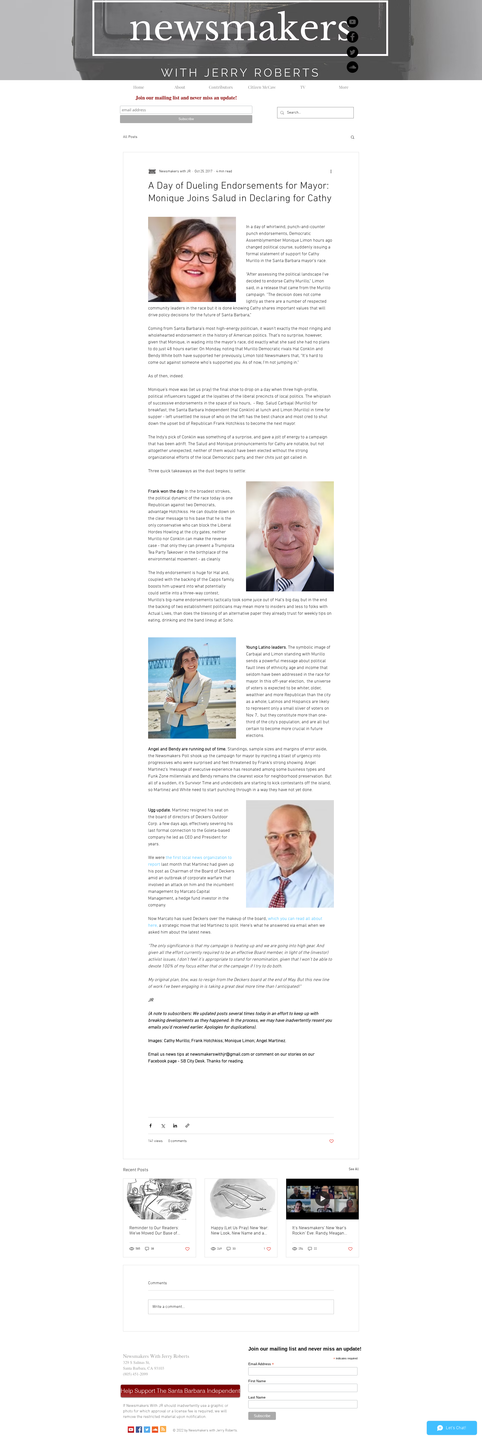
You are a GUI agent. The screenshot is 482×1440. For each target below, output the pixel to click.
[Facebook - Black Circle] (352, 37)
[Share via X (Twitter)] (162, 1125)
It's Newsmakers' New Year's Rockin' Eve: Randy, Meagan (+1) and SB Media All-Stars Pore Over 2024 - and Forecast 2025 (321, 1230)
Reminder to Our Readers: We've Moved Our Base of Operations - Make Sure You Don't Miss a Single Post (155, 1230)
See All (354, 1169)
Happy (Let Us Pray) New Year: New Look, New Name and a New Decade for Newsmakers (239, 1230)
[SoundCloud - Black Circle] (352, 67)
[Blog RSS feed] (163, 1429)
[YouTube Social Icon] (131, 1429)
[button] (352, 137)
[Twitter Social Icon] (147, 1429)
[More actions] (331, 171)
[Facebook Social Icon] (139, 1429)
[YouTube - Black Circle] (352, 22)
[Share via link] (187, 1125)
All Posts (130, 137)
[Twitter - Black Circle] (352, 52)
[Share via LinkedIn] (175, 1125)
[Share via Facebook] (150, 1125)
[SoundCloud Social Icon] (155, 1429)
